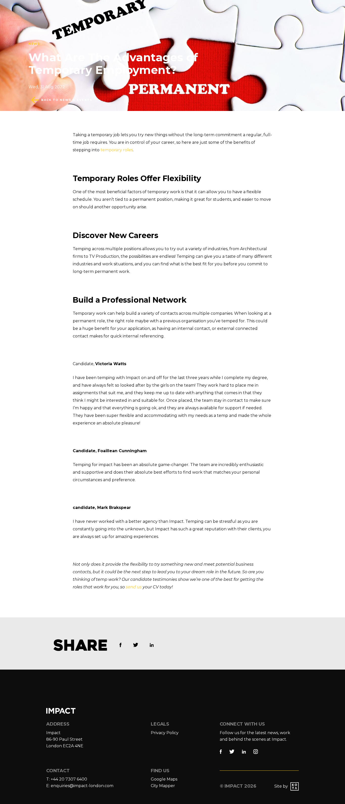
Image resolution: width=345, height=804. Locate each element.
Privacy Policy (165, 732)
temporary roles (117, 150)
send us (134, 587)
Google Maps (164, 779)
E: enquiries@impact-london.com (79, 785)
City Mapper (163, 785)
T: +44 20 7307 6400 (66, 779)
